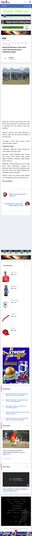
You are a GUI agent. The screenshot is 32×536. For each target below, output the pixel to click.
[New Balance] (16, 257)
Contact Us (24, 512)
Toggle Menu (30, 2)
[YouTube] (30, 6)
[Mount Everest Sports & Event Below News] (16, 252)
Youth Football (19, 503)
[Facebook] (25, 6)
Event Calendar (23, 510)
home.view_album (6, 458)
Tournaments (23, 499)
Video (24, 501)
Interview (15, 499)
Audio (12, 503)
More (25, 265)
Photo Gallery (17, 501)
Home (3, 40)
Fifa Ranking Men (17, 506)
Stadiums (9, 512)
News (8, 40)
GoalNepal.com (6, 2)
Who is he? (16, 512)
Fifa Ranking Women (17, 508)
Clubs (9, 501)
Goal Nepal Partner (12, 510)
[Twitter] (27, 6)
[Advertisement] (16, 103)
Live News (8, 499)
